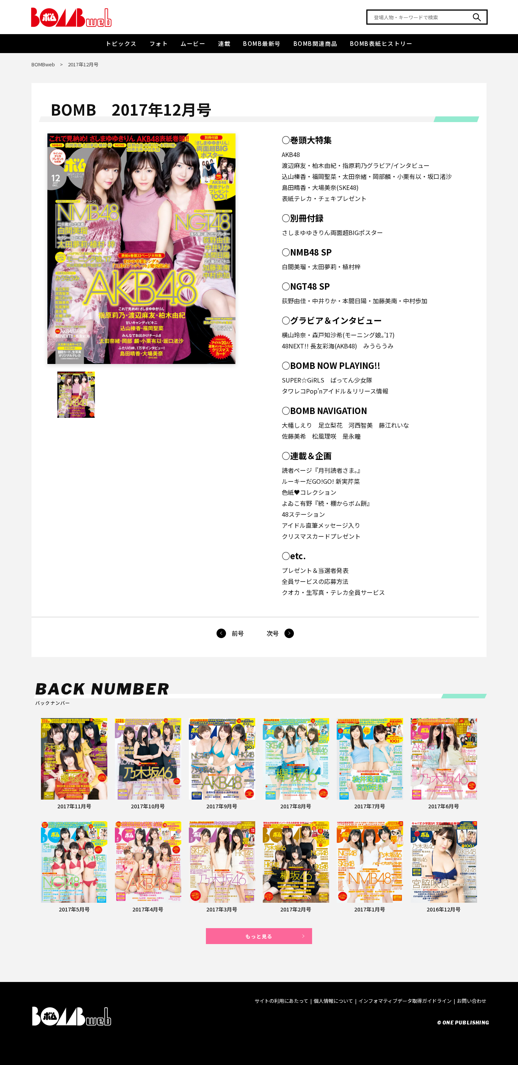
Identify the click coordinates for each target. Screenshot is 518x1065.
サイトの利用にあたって (281, 1000)
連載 (224, 43)
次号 (273, 633)
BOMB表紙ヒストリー (381, 43)
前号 (238, 633)
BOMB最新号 (262, 43)
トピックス (121, 43)
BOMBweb (43, 64)
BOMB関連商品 (315, 43)
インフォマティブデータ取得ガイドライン (405, 1000)
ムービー (193, 43)
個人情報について (333, 1000)
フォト (158, 43)
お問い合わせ (472, 1000)
